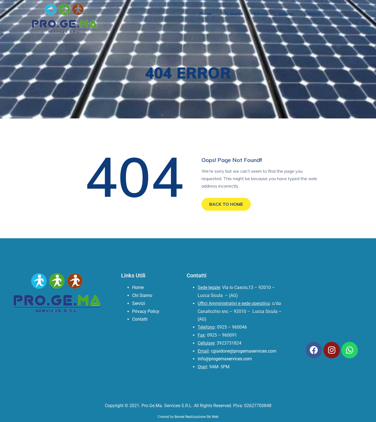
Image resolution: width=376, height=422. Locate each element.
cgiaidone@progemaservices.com (243, 351)
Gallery (286, 13)
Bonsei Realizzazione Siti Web (197, 417)
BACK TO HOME (226, 204)
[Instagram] (331, 350)
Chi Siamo (232, 13)
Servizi (261, 13)
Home (205, 13)
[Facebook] (314, 350)
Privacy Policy (145, 311)
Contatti (312, 13)
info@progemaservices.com (225, 358)
